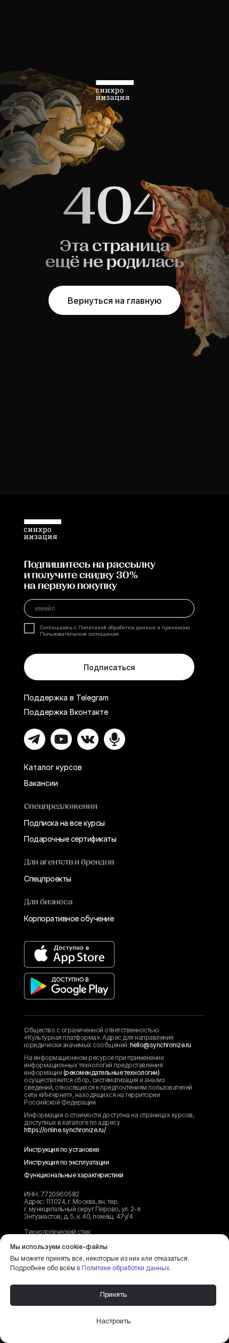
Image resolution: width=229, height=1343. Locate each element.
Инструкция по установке (61, 1149)
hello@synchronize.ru (160, 1045)
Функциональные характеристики (74, 1175)
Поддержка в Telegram (66, 697)
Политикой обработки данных (117, 628)
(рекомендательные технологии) (111, 1072)
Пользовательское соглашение (79, 634)
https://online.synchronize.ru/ (64, 1130)
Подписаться (109, 667)
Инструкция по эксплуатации (66, 1162)
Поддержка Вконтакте (66, 711)
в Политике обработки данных (123, 1268)
